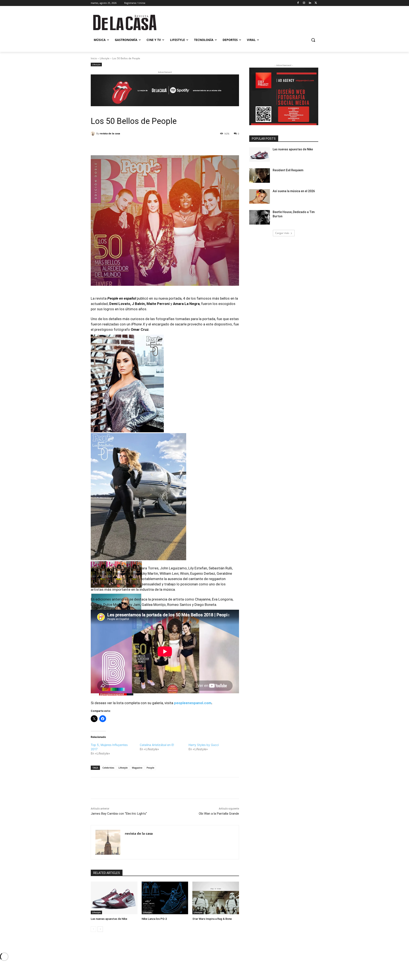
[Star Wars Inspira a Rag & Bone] (215, 898)
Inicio (94, 58)
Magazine (137, 767)
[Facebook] (298, 3)
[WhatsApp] (149, 144)
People (150, 767)
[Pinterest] (140, 144)
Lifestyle (104, 58)
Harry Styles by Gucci (204, 745)
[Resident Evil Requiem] (259, 175)
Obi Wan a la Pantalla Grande (219, 813)
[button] (313, 40)
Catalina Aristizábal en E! (157, 745)
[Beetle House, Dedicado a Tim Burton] (259, 217)
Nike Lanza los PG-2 (154, 918)
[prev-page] (93, 929)
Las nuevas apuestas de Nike (109, 918)
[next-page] (100, 929)
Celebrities (108, 767)
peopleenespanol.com (192, 703)
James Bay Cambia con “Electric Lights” (119, 813)
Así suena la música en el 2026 (294, 191)
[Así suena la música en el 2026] (259, 196)
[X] (315, 3)
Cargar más (282, 233)
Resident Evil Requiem (288, 170)
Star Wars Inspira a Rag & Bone (212, 918)
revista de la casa (110, 133)
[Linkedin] (309, 3)
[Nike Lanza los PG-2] (165, 898)
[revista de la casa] (93, 133)
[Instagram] (304, 3)
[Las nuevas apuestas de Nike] (114, 898)
